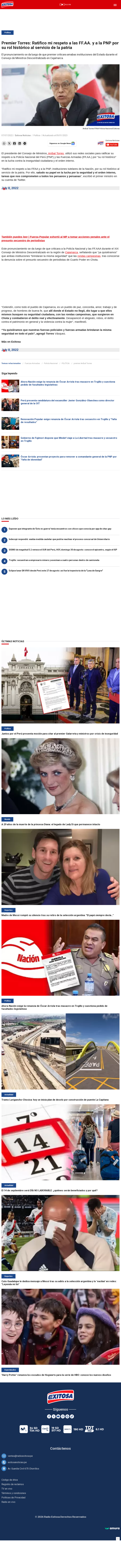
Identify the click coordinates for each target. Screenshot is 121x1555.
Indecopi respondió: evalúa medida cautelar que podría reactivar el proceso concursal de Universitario (59, 539)
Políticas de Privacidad (13, 1497)
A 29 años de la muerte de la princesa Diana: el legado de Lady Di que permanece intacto (50, 824)
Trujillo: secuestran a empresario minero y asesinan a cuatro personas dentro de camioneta (54, 560)
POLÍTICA (66, 363)
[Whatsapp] (4, 143)
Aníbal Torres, (56, 153)
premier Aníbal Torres (83, 363)
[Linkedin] (19, 143)
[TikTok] (72, 1416)
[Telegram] (24, 143)
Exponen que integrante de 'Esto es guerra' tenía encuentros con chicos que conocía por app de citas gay (60, 529)
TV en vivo (6, 1488)
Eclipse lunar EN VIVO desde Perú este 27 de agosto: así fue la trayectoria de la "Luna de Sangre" (56, 570)
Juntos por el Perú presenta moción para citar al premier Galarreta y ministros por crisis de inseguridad (59, 733)
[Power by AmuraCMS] (112, 1528)
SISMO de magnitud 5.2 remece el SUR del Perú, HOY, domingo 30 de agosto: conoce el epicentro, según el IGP (63, 550)
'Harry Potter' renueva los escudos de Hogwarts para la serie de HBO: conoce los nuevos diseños (56, 1375)
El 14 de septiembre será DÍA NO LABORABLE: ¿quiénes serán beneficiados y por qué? (49, 1190)
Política (7, 33)
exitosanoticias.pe (17, 1462)
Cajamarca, (72, 252)
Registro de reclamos (12, 1484)
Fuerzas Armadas (32, 363)
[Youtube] (58, 1416)
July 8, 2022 (9, 188)
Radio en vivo (8, 1502)
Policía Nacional (51, 363)
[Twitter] (9, 143)
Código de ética (9, 1479)
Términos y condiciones (13, 1493)
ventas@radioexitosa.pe (20, 1456)
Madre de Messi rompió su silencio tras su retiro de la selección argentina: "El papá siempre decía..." (57, 915)
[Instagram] (63, 1416)
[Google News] (67, 1416)
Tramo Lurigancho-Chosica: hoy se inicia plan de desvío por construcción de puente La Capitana (55, 1099)
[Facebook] (14, 143)
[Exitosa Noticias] (7, 4)
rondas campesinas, (89, 256)
